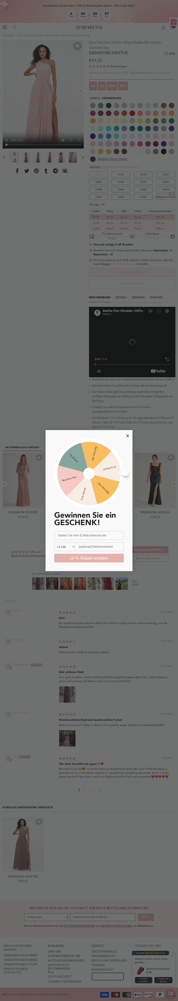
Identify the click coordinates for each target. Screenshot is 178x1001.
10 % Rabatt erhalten (89, 558)
